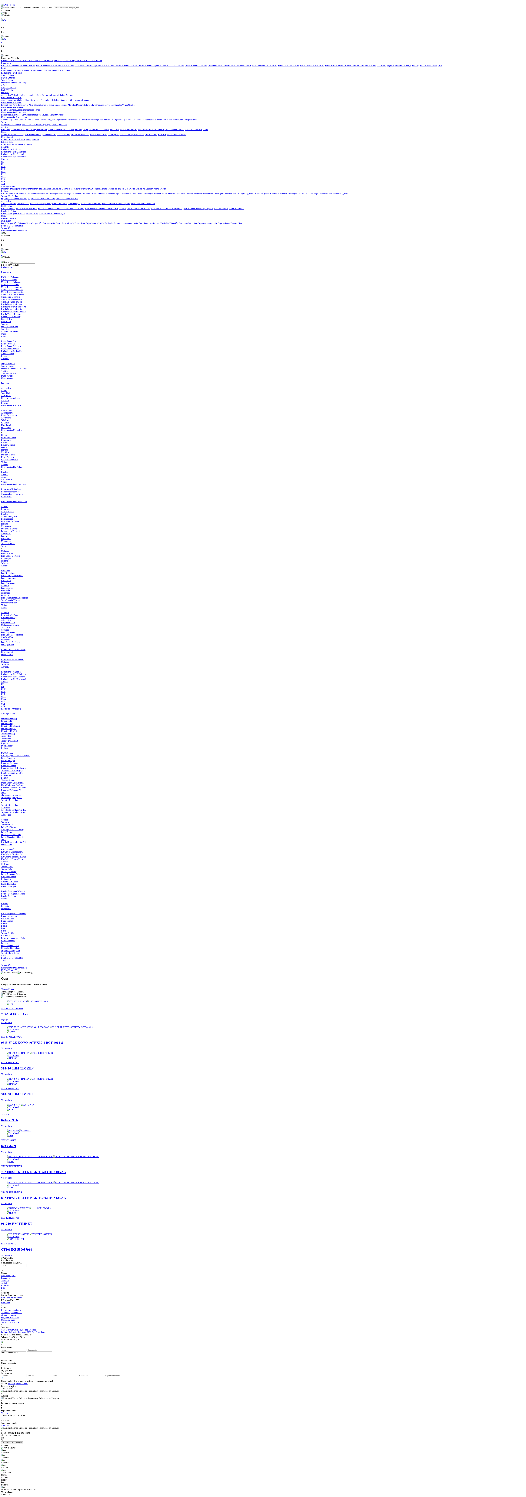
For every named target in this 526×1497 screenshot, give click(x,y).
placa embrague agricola (316, 194)
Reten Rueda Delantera (41, 70)
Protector (133, 129)
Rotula (71, 223)
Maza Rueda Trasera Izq (85, 65)
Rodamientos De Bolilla (11, 73)
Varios (14, 95)
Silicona (55, 124)
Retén (3, 68)
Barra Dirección (146, 223)
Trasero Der (123, 189)
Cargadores (31, 95)
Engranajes (46, 124)
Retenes (16, 60)
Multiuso (5, 124)
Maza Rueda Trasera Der (107, 65)
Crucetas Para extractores (53, 115)
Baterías (68, 95)
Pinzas (4, 105)
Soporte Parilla (97, 223)
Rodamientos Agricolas (11, 149)
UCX (3, 176)
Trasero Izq (112, 189)
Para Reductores (18, 129)
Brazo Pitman (62, 223)
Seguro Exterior (8, 78)
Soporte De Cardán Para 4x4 (65, 198)
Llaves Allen (27, 105)
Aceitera (4, 120)
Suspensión (6, 221)
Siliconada (94, 134)
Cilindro (12, 110)
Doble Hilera (370, 65)
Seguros (390, 65)
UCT (3, 174)
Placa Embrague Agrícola (242, 194)
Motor (3, 216)
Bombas (4, 110)
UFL (3, 179)
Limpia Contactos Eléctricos (13, 139)
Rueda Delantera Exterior (240, 65)
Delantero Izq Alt (69, 189)
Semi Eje (415, 65)
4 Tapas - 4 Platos (8, 87)
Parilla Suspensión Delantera (13, 223)
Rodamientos (7, 60)
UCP (3, 169)
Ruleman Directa (98, 194)
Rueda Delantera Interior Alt (312, 65)
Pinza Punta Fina (14, 105)
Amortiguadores (8, 186)
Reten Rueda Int (23, 70)
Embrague (5, 191)
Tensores (12, 203)
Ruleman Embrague (81, 194)
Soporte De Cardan (9, 196)
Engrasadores (61, 120)
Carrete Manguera (47, 120)
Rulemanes (6, 63)
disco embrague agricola (337, 194)
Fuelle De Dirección (169, 223)
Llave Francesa (97, 105)
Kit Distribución (8, 208)
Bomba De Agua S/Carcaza (38, 213)
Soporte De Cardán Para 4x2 (40, 198)
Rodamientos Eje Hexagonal (13, 157)
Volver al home (7, 989)
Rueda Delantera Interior (288, 65)
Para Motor (69, 129)
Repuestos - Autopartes (69, 60)
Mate (240, 223)
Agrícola (55, 60)
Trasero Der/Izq (100, 189)
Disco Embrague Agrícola (219, 194)
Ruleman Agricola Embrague (266, 194)
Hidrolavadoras (75, 100)
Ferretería (5, 92)
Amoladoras (6, 100)
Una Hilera (381, 65)
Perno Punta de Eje (403, 65)
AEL (3, 184)
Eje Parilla (109, 223)
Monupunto (178, 120)
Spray (3, 122)
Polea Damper (74, 203)
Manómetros (28, 110)
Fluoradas (162, 134)
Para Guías (114, 129)
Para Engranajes (81, 129)
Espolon (149, 189)
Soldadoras (87, 100)
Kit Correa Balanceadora (26, 208)
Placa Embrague (65, 194)
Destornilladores (83, 105)
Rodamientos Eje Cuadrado (13, 154)
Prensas (64, 105)
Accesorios (6, 95)
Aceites (4, 127)
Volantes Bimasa (200, 194)
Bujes (88, 223)
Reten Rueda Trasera (61, 70)
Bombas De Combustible (12, 226)
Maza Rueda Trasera (65, 65)
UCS (3, 171)
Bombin (189, 194)
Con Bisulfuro (151, 134)
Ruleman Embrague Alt (290, 194)
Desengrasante (7, 137)
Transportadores (190, 120)
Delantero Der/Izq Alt (51, 189)
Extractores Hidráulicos (11, 115)
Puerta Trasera (160, 189)
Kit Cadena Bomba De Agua (71, 208)
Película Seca (7, 142)
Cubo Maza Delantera (174, 65)
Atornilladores (18, 100)
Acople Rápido (24, 120)
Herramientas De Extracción (13, 112)
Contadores (147, 120)
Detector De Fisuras (193, 129)
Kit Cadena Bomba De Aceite (98, 208)
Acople (19, 110)
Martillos (72, 105)
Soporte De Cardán (9, 198)
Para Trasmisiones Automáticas (151, 129)
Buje (83, 223)
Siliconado (124, 129)
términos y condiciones (18, 1383)
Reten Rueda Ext (8, 70)
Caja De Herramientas (46, 95)
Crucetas (24, 60)
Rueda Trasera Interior (355, 65)
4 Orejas (4, 85)
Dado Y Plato (7, 90)
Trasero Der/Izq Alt (137, 189)
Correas (4, 159)
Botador (4, 218)
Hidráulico (5, 129)
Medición (61, 95)
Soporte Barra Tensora (227, 223)
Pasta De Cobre (63, 134)
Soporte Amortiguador (207, 223)
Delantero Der (23, 189)
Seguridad (21, 95)
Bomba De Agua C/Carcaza (13, 213)
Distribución (6, 206)
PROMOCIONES (94, 60)
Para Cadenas (15, 124)
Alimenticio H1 (49, 134)
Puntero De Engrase (112, 120)
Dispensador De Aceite (131, 120)
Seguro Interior (7, 80)
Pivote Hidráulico (236, 208)
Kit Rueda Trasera (27, 65)
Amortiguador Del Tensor (56, 203)
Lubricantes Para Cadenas (12, 144)
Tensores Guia (23, 203)
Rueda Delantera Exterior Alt (264, 65)
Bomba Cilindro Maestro (164, 194)
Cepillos (131, 105)
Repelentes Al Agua (18, 134)
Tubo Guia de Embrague (142, 194)
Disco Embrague (50, 194)
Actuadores (180, 194)
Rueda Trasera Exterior (335, 65)
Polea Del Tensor (37, 203)
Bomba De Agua (8, 211)
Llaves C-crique (47, 105)
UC (2, 161)
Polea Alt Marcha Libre (91, 203)
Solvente (63, 124)
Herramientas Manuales (11, 102)
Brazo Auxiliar (49, 223)
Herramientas (34, 60)
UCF (3, 166)
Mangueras (98, 120)
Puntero (156, 223)
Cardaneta (22, 198)
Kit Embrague (7, 194)
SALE (83, 60)
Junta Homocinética (428, 65)
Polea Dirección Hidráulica (113, 203)
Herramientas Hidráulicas (12, 107)
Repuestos (13, 120)
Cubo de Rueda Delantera (196, 65)
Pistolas (89, 120)
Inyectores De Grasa (77, 120)
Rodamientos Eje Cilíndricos (13, 152)
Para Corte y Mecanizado (36, 129)
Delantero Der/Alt (85, 189)
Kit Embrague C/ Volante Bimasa (28, 194)
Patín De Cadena (193, 208)
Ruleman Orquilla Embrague (118, 194)
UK (2, 164)
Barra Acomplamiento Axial (126, 223)
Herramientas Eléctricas (11, 97)
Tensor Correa (133, 208)
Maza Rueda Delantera (46, 65)
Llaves (37, 105)
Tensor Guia (144, 208)
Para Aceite (157, 120)
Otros (440, 65)
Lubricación (46, 60)
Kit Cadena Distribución (48, 208)
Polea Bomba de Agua (176, 208)
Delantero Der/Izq (9, 189)
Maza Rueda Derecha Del (129, 65)
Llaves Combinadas (113, 105)
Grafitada (103, 134)
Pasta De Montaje (34, 134)
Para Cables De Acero (31, 124)
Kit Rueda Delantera (10, 65)
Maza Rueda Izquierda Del (153, 65)
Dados (57, 105)
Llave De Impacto (33, 100)
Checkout (5, 1425)
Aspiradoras (46, 100)
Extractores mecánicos (31, 115)
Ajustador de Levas (219, 208)
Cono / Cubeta (7, 75)
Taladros (55, 100)
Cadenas (122, 208)
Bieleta (78, 223)
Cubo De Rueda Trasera (218, 65)
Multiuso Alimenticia (80, 134)
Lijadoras (64, 100)
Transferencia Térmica (174, 129)
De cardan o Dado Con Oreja (14, 83)
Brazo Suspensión (34, 223)
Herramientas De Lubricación (14, 117)
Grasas (4, 132)
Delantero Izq (36, 189)
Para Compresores (56, 129)
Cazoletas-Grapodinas (188, 223)
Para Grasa (167, 120)
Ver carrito (5, 1413)
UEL (3, 181)
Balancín (12, 218)
